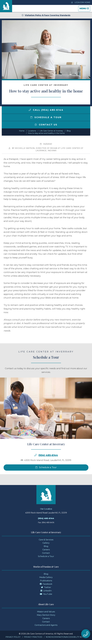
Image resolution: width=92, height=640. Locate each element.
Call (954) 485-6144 (47, 110)
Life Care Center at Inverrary (51, 131)
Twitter (47, 587)
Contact (46, 553)
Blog (69, 131)
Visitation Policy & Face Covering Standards (47, 15)
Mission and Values (46, 612)
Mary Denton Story (46, 615)
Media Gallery (46, 577)
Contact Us (47, 124)
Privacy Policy (13, 637)
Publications (46, 581)
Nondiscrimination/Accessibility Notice (66, 637)
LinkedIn (47, 591)
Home (21, 131)
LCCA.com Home (82, 2)
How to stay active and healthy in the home (46, 133)
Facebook (47, 584)
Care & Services (46, 540)
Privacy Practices (33, 637)
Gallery (46, 543)
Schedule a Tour (48, 117)
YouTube (47, 594)
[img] (30, 110)
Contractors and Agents (46, 625)
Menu (84, 9)
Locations (32, 131)
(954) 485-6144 (48, 455)
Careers (46, 549)
